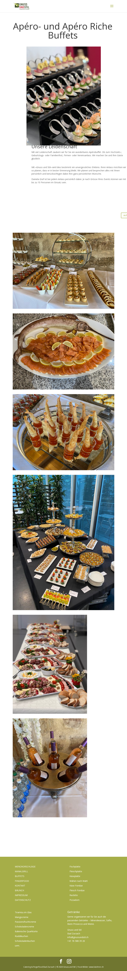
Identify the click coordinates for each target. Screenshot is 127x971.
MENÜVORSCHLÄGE (25, 866)
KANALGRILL (21, 871)
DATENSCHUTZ (23, 899)
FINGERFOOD (22, 880)
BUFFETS (19, 876)
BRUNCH (19, 890)
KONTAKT (20, 885)
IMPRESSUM (21, 895)
